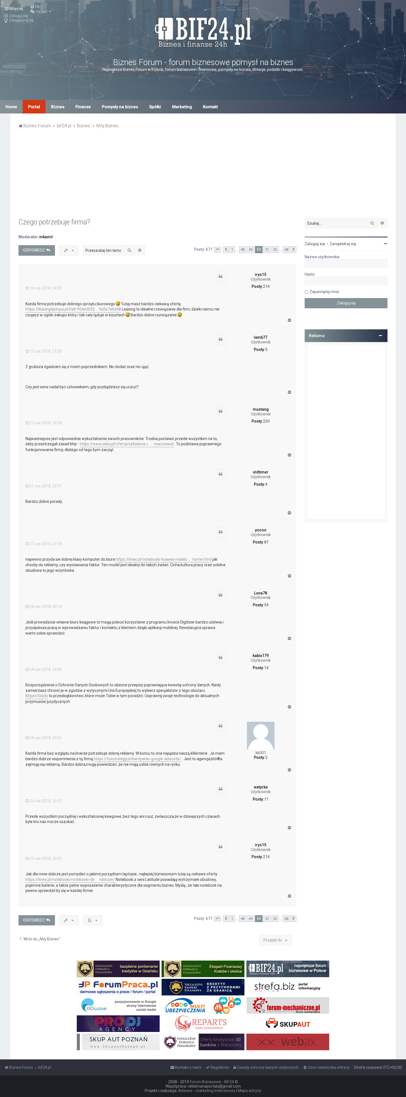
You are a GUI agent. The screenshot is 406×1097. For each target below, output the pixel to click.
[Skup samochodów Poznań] (118, 1042)
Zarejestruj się (343, 244)
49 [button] (250, 249)
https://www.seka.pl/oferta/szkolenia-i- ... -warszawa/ (127, 444)
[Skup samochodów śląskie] (288, 1024)
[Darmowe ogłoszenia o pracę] (118, 987)
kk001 (260, 753)
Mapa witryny (249, 1090)
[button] (217, 249)
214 (266, 286)
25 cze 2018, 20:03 (45, 858)
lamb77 (260, 337)
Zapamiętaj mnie (324, 291)
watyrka (261, 787)
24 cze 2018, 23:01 (45, 738)
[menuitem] (36, 7)
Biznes (57, 106)
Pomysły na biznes (120, 106)
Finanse (83, 106)
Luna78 (260, 593)
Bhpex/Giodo (36, 696)
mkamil (46, 237)
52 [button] (275, 249)
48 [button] (242, 249)
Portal (34, 106)
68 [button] (286, 249)
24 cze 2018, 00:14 (45, 606)
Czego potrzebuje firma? (54, 222)
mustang (261, 409)
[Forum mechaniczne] (288, 1005)
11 (266, 799)
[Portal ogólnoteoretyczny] (288, 987)
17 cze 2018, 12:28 (45, 351)
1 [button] (232, 249)
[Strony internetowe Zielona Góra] (118, 1005)
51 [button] (267, 249)
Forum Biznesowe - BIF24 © (214, 1082)
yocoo (261, 530)
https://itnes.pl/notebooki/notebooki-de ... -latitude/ (70, 879)
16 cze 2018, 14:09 (45, 288)
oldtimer (260, 472)
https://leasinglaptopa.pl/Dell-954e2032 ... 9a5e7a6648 (73, 309)
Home (11, 106)
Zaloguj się (315, 244)
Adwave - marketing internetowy (206, 1090)
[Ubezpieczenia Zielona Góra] (203, 1005)
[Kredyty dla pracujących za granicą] (203, 987)
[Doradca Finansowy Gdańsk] (118, 969)
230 (266, 421)
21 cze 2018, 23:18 (45, 544)
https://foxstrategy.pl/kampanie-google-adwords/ (137, 759)
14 (266, 668)
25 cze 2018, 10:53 (45, 801)
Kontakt (210, 106)
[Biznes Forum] (203, 31)
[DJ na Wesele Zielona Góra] (118, 1024)
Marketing (182, 106)
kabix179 (261, 655)
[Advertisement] (203, 176)
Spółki (155, 106)
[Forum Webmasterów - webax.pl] (288, 1042)
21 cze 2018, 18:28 (45, 423)
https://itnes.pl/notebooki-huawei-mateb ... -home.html (164, 559)
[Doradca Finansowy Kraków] (203, 969)
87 (266, 542)
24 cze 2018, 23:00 (45, 669)
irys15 (260, 274)
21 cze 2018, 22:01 (45, 486)
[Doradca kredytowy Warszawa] (203, 1042)
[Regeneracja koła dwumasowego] (203, 1024)
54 (266, 605)
